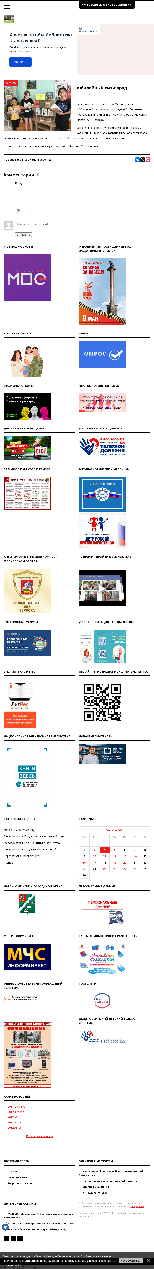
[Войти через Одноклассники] (18, 216)
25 (104, 869)
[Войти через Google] (18, 211)
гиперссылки (137, 1206)
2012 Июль (15, 1122)
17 (94, 862)
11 (104, 856)
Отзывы (12, 1171)
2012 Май (14, 1117)
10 (94, 856)
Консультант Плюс (94, 1192)
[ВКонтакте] (137, 159)
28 (134, 869)
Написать (20, 62)
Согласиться (131, 1260)
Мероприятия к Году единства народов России (34, 836)
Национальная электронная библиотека (109, 1181)
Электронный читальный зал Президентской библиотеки (111, 1173)
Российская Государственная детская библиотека (41, 1223)
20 (124, 862)
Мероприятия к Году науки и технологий (30, 849)
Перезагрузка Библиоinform (21, 856)
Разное (8, 862)
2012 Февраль (17, 1112)
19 (114, 862)
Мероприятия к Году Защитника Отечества (32, 843)
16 (84, 862)
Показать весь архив (39, 1136)
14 (134, 856)
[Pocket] (148, 159)
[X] (142, 159)
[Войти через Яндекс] (18, 205)
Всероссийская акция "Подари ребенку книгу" (37, 1229)
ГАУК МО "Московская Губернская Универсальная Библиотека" (38, 1215)
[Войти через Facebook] (18, 199)
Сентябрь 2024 (114, 830)
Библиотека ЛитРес (95, 1186)
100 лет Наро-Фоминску (19, 830)
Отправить (23, 234)
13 (124, 856)
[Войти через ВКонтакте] (18, 193)
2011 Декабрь (16, 1106)
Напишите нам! (17, 1177)
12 (114, 856)
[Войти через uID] (18, 188)
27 (124, 869)
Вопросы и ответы (19, 1183)
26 (114, 869)
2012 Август (15, 1127)
